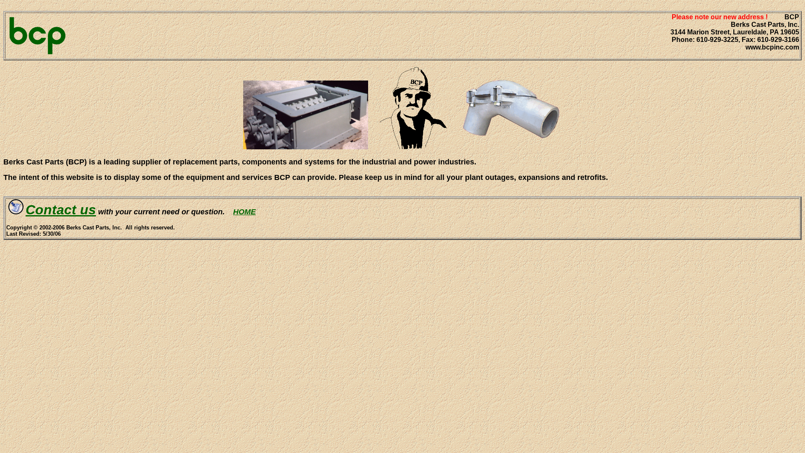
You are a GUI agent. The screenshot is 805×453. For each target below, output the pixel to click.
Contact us (61, 209)
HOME (244, 212)
